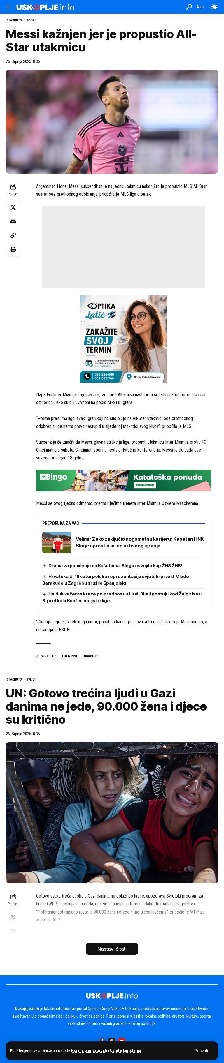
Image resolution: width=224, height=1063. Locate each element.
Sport (31, 20)
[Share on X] (13, 207)
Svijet (31, 679)
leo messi (69, 656)
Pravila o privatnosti (89, 1050)
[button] (201, 1051)
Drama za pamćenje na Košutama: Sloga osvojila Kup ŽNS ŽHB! (115, 565)
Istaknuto (14, 20)
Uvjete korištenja (125, 1050)
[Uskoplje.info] (45, 7)
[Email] (13, 221)
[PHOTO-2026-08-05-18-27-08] (123, 338)
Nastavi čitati (112, 949)
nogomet (91, 656)
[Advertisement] (123, 247)
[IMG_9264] (123, 480)
